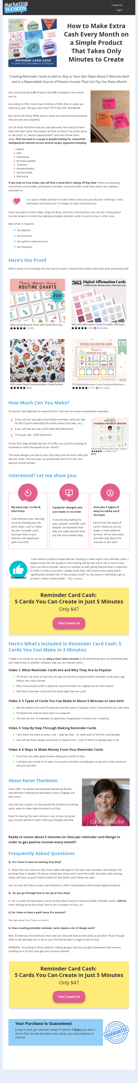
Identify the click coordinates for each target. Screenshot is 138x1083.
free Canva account (37, 920)
